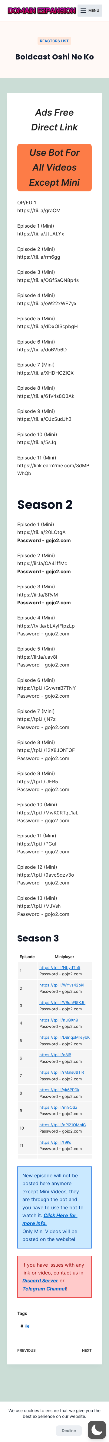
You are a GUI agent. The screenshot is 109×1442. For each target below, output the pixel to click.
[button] (97, 1430)
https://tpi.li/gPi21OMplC (62, 1124)
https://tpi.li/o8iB (55, 1054)
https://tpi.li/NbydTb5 (59, 967)
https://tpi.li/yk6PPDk (59, 1089)
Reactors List (54, 41)
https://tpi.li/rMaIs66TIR (61, 1072)
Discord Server (40, 1280)
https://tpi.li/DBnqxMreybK (64, 1037)
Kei (25, 1325)
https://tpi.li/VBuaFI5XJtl (62, 1002)
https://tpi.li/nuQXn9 (58, 1020)
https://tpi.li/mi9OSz (58, 1107)
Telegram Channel (44, 1289)
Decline (69, 1430)
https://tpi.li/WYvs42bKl (61, 985)
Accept (40, 1430)
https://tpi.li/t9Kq (55, 1142)
